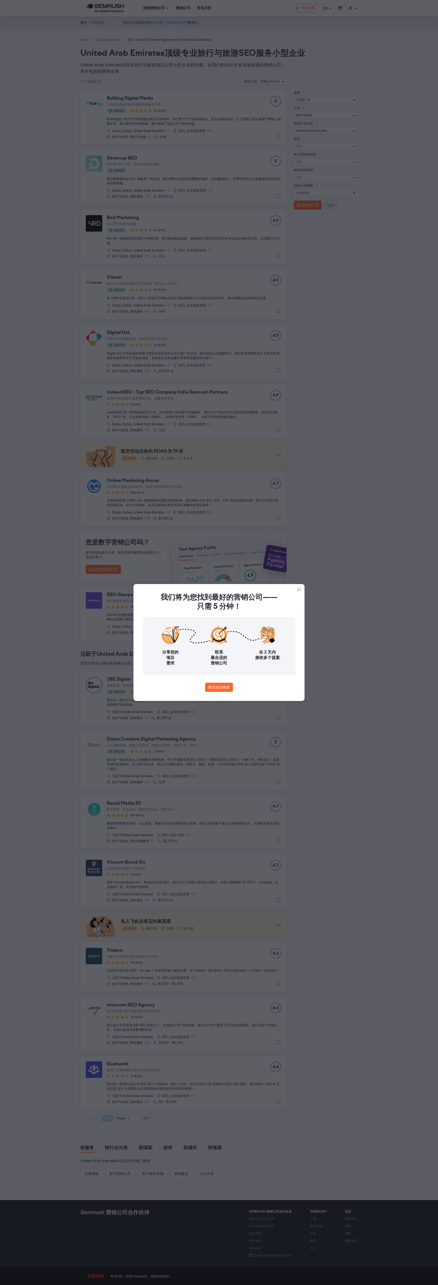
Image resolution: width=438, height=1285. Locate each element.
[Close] (299, 589)
